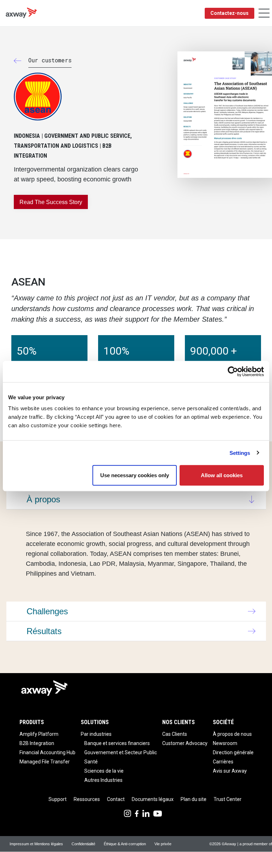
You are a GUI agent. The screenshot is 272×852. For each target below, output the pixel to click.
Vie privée (162, 844)
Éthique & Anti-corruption (125, 844)
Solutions (95, 722)
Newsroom (225, 743)
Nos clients (178, 722)
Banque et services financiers (117, 743)
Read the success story (50, 202)
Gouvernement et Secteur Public (120, 752)
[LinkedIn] (145, 812)
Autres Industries (103, 780)
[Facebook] (136, 812)
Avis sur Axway (230, 771)
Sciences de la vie (104, 771)
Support (58, 799)
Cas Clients (174, 734)
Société (223, 722)
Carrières (223, 761)
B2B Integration (36, 743)
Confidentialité (83, 844)
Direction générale (233, 752)
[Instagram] (127, 812)
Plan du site (193, 799)
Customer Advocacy (185, 743)
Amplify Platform (38, 734)
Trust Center (228, 799)
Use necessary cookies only (134, 475)
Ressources (87, 799)
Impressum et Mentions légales (36, 844)
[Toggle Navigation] (264, 13)
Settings (240, 453)
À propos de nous (232, 734)
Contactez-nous (229, 13)
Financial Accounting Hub (47, 752)
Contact (116, 799)
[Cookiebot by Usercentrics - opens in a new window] (233, 371)
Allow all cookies (222, 475)
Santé (91, 761)
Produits (31, 722)
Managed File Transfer (44, 761)
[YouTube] (157, 812)
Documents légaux (153, 799)
